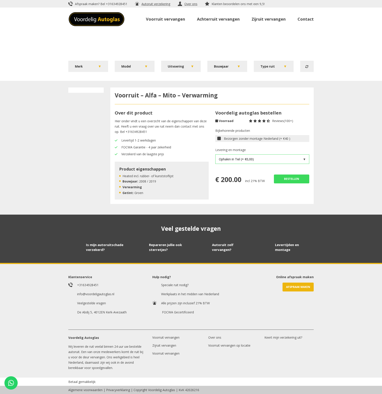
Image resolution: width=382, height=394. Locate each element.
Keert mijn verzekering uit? (283, 337)
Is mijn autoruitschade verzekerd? (104, 247)
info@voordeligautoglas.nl (95, 294)
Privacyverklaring (118, 390)
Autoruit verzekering (155, 4)
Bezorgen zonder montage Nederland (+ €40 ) (257, 138)
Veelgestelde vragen (91, 303)
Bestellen (291, 179)
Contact (306, 19)
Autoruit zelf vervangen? (222, 247)
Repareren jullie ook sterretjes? (165, 247)
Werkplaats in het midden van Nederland (190, 294)
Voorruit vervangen (165, 19)
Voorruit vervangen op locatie (229, 345)
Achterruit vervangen (218, 19)
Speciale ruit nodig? (175, 285)
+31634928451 (116, 4)
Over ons (190, 4)
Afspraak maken (298, 287)
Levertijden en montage (287, 247)
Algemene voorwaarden (85, 390)
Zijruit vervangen (269, 19)
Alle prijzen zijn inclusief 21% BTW (185, 303)
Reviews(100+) (282, 121)
